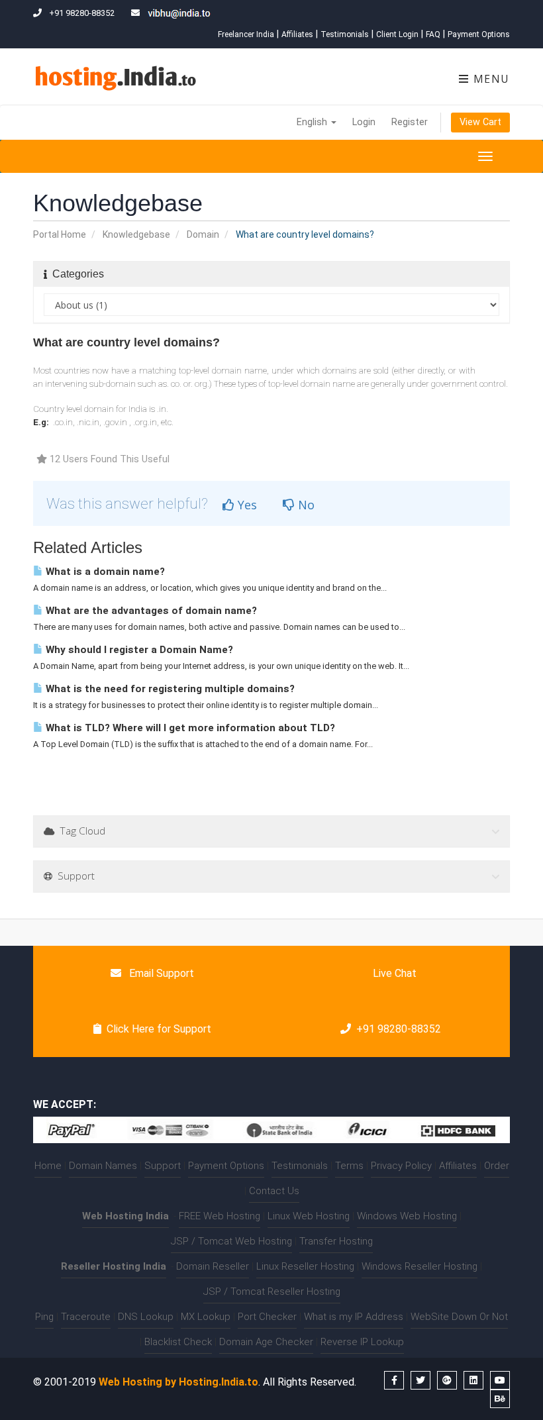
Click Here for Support (159, 1029)
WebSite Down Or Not (459, 1317)
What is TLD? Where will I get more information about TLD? (189, 728)
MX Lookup (205, 1317)
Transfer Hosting (336, 1241)
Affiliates (297, 34)
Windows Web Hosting (407, 1216)
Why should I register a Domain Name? (138, 650)
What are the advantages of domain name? (150, 611)
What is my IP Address (353, 1317)
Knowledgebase (136, 234)
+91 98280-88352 (398, 1029)
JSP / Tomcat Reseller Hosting (271, 1291)
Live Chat (393, 973)
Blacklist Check (178, 1342)
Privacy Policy (401, 1166)
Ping (44, 1317)
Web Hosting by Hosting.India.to (178, 1382)
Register (409, 122)
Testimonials (345, 34)
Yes (245, 505)
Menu (489, 79)
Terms (349, 1166)
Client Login (397, 34)
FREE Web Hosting (219, 1216)
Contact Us (274, 1191)
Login (363, 122)
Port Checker (267, 1317)
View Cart (480, 122)
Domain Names (103, 1166)
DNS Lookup (145, 1317)
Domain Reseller (212, 1266)
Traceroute (86, 1317)
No (305, 505)
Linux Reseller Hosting (305, 1266)
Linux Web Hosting (309, 1216)
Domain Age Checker (266, 1342)
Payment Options (479, 34)
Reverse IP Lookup (362, 1342)
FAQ (433, 34)
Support (162, 1166)
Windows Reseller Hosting (419, 1266)
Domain (203, 234)
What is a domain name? (104, 572)
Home (48, 1166)
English (313, 122)
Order (496, 1166)
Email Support (160, 973)
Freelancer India (246, 34)
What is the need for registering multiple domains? (169, 689)
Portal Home (59, 234)
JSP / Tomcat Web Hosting (231, 1241)
